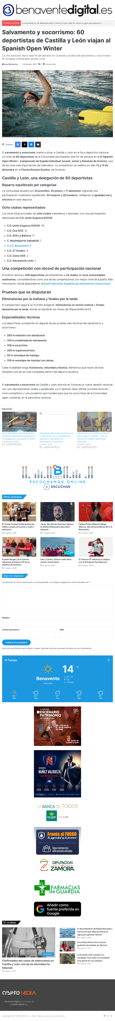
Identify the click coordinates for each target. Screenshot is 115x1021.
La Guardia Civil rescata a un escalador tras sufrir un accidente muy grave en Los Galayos (93, 958)
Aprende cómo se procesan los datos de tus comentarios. (66, 648)
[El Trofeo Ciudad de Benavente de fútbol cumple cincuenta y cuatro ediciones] (19, 511)
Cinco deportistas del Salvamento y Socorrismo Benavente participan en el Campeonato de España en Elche (18, 436)
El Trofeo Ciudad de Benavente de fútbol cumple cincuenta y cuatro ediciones (18, 527)
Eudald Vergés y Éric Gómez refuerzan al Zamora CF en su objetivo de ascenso (16, 562)
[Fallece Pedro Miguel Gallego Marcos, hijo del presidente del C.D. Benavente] (96, 511)
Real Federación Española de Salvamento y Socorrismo (77, 283)
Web (62, 630)
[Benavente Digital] (57, 10)
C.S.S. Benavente (17, 245)
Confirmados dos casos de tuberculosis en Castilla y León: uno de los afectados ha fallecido (28, 964)
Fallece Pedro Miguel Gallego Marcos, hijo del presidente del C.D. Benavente (95, 527)
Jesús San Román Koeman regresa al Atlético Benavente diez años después (56, 527)
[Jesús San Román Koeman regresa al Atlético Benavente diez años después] (57, 511)
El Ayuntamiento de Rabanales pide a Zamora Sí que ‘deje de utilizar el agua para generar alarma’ (94, 931)
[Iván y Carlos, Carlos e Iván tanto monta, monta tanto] (57, 546)
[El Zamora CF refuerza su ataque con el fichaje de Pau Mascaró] (96, 546)
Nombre (6, 618)
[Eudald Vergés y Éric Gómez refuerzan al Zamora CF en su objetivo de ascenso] (19, 546)
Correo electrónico (11, 630)
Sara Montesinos (11, 64)
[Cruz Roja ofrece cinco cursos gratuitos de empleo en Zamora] (67, 946)
